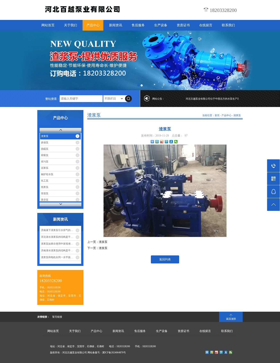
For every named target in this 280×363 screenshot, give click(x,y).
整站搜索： (52, 98)
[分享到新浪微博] (162, 141)
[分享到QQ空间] (157, 141)
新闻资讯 (115, 25)
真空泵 (44, 199)
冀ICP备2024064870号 (114, 352)
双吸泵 (44, 155)
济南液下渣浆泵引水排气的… (57, 230)
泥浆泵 (44, 168)
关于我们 (70, 25)
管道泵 (44, 193)
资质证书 (183, 25)
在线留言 (205, 25)
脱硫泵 (44, 148)
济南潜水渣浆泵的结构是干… (57, 250)
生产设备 (160, 25)
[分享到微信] (176, 141)
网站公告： (158, 98)
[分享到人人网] (171, 141)
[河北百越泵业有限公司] (83, 11)
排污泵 (44, 161)
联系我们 (228, 25)
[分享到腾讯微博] (166, 141)
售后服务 (138, 25)
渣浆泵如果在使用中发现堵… (57, 243)
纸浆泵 (44, 187)
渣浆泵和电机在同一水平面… (57, 257)
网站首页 (48, 25)
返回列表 (165, 259)
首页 (217, 115)
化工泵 (44, 180)
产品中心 (93, 25)
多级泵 (44, 142)
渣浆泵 (44, 136)
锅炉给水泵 (47, 174)
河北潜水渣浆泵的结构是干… (57, 236)
